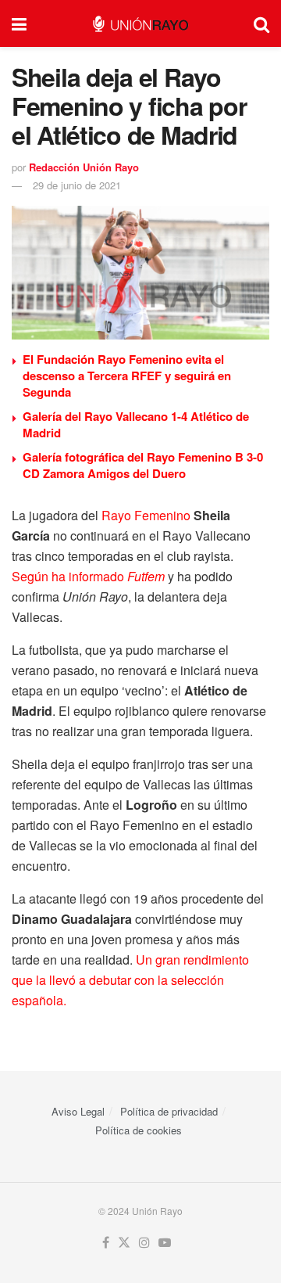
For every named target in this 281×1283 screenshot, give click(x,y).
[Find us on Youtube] (164, 1242)
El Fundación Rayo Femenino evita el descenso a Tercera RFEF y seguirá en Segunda (127, 375)
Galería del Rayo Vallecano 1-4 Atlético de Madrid (136, 424)
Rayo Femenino (145, 515)
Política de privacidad (169, 1111)
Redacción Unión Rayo (84, 167)
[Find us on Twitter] (124, 1242)
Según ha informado (88, 576)
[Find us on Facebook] (105, 1242)
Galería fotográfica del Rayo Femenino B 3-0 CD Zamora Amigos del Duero (143, 465)
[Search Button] (261, 23)
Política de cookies (138, 1130)
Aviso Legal (78, 1111)
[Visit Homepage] (140, 24)
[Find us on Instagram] (144, 1242)
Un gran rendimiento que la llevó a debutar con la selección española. (130, 980)
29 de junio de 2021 (77, 185)
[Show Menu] (19, 23)
